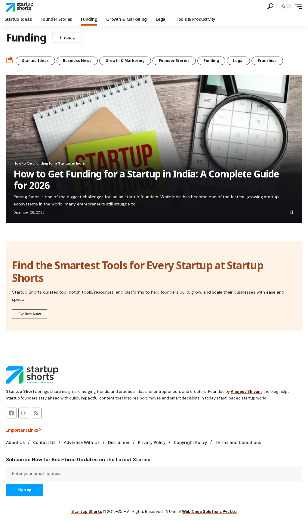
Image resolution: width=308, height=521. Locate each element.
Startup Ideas (35, 60)
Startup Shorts (86, 511)
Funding (211, 60)
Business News (77, 60)
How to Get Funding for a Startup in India (49, 163)
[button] (270, 6)
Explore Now (29, 313)
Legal (238, 60)
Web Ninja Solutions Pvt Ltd (209, 511)
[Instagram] (23, 413)
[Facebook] (11, 413)
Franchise (267, 60)
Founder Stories (174, 60)
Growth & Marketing (125, 60)
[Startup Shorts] (20, 6)
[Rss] (36, 413)
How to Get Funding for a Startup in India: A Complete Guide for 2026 (146, 179)
